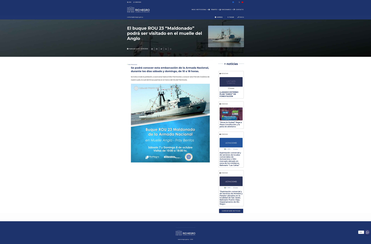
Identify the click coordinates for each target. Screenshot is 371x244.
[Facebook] (233, 2)
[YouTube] (242, 2)
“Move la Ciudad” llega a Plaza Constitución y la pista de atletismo (231, 124)
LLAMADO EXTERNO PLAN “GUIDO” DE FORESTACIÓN (229, 94)
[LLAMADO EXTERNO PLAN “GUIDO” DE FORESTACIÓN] (231, 83)
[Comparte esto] (156, 49)
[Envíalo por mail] (152, 49)
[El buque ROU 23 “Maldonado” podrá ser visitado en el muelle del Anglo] (226, 36)
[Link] (138, 10)
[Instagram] (236, 2)
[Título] (239, 2)
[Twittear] (161, 49)
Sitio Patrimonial (132, 64)
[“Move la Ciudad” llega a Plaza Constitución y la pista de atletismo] (231, 113)
